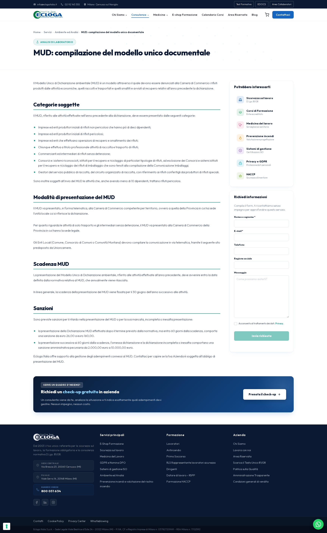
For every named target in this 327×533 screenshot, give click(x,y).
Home (36, 32)
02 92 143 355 (72, 4)
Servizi (48, 32)
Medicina (159, 14)
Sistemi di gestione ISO (113, 469)
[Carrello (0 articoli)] (267, 15)
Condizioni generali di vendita (251, 481)
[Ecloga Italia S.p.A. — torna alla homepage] (48, 15)
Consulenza (138, 14)
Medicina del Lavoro (112, 456)
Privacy (279, 323)
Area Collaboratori (281, 4)
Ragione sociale (243, 258)
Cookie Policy (56, 521)
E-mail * (238, 231)
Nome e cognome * (244, 217)
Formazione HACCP (179, 481)
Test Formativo (243, 4)
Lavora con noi (242, 450)
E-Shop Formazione (112, 443)
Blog (255, 14)
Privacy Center (77, 521)
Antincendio (174, 450)
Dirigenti (172, 469)
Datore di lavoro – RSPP (181, 475)
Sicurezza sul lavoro (112, 450)
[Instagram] (53, 502)
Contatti (38, 521)
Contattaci (283, 14)
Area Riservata (237, 14)
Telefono (239, 244)
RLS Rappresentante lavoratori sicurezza (191, 462)
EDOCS (262, 4)
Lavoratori (173, 443)
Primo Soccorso (176, 456)
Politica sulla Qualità (245, 469)
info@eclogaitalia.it (47, 4)
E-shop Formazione (184, 14)
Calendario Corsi (213, 14)
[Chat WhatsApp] (318, 524)
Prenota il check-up (262, 394)
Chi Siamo (118, 14)
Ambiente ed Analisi (66, 32)
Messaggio (240, 272)
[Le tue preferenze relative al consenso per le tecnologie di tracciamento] (6, 526)
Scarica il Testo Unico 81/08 (249, 462)
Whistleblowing (99, 521)
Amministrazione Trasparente (251, 475)
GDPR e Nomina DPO (113, 462)
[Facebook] (36, 502)
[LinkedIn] (45, 502)
